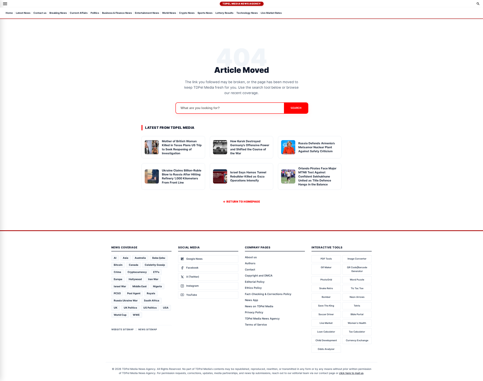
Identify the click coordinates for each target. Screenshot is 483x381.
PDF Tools (326, 258)
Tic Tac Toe (357, 288)
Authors (250, 263)
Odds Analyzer (326, 349)
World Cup (120, 314)
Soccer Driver (326, 314)
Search (296, 108)
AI (115, 257)
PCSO (117, 293)
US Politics (150, 307)
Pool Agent (133, 293)
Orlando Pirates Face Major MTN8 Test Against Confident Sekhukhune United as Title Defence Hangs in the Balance (317, 176)
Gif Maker (326, 267)
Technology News (247, 13)
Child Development (326, 340)
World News (169, 13)
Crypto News (187, 13)
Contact (250, 269)
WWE (136, 314)
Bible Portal (357, 314)
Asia (125, 257)
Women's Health (357, 323)
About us (251, 257)
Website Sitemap (122, 329)
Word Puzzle (357, 279)
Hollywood (135, 279)
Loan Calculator (326, 331)
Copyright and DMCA (258, 275)
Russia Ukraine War (126, 300)
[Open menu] (5, 4)
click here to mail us (351, 373)
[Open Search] (478, 3)
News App (251, 300)
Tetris (357, 305)
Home (9, 13)
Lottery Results (224, 13)
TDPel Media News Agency (241, 3)
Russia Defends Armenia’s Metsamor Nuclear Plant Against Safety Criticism (316, 147)
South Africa (151, 300)
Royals (151, 293)
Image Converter (357, 258)
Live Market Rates (271, 13)
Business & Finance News (117, 13)
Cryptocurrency (137, 271)
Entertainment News (147, 13)
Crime (117, 271)
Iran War (153, 279)
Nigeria (157, 286)
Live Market (326, 323)
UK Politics (130, 307)
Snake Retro (326, 288)
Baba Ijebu (158, 257)
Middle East (139, 286)
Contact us (39, 13)
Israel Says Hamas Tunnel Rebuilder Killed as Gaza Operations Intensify (248, 176)
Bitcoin (118, 264)
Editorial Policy (255, 281)
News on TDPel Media (259, 306)
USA (165, 307)
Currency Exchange (357, 340)
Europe (118, 279)
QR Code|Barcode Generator (357, 269)
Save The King (326, 305)
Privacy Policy (254, 312)
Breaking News (58, 13)
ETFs (156, 271)
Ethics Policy (253, 287)
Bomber (326, 297)
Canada (133, 264)
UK (115, 307)
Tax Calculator (357, 331)
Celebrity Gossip (155, 264)
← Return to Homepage (241, 201)
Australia (140, 257)
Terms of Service (256, 324)
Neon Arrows (357, 297)
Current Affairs (79, 13)
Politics (95, 13)
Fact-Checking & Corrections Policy (268, 294)
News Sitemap (147, 329)
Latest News (23, 13)
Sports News (205, 13)
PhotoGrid (326, 279)
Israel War (120, 286)
